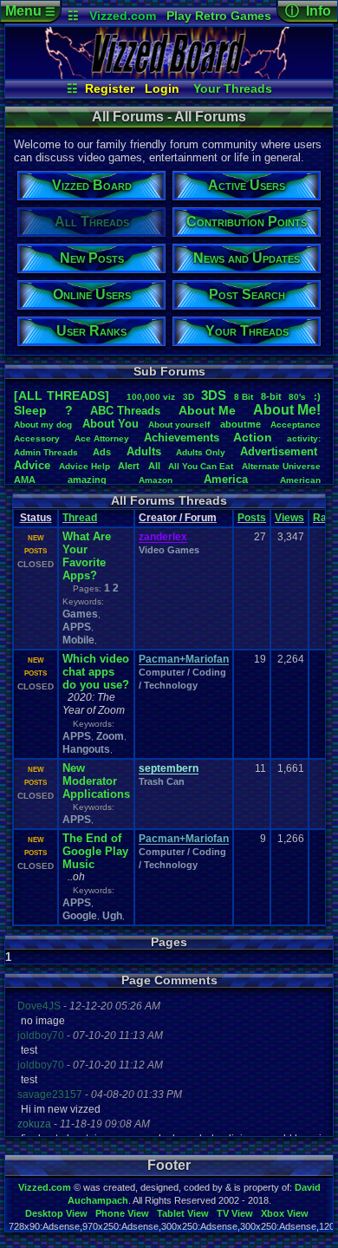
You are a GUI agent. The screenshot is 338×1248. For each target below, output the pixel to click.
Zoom (110, 736)
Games (80, 614)
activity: (304, 438)
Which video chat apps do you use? (95, 671)
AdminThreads (46, 452)
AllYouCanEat (200, 466)
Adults (144, 451)
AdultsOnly (200, 452)
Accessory (37, 438)
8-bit (271, 396)
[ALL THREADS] (61, 395)
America (226, 479)
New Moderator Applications (96, 780)
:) (317, 396)
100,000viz (151, 397)
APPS (76, 627)
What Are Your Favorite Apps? (86, 556)
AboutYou (110, 423)
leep (30, 410)
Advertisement (280, 451)
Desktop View (56, 1213)
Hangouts (86, 749)
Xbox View (285, 1213)
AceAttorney (102, 438)
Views (289, 518)
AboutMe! (287, 409)
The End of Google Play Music (95, 851)
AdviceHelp (84, 466)
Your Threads (232, 88)
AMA (25, 479)
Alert (129, 466)
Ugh (112, 916)
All (154, 466)
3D (188, 397)
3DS (213, 395)
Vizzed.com (122, 16)
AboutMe (207, 410)
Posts (251, 518)
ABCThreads (125, 410)
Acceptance (295, 424)
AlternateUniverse (281, 466)
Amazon (155, 480)
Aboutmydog (43, 424)
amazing (87, 479)
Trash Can (162, 781)
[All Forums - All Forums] (169, 75)
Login (162, 88)
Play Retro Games (218, 16)
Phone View (122, 1213)
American (300, 480)
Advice (32, 465)
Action (252, 437)
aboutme (240, 424)
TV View (235, 1213)
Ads (102, 452)
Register (109, 88)
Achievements (181, 437)
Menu (30, 10)
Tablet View (183, 1213)
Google (79, 916)
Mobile (78, 640)
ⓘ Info (308, 10)
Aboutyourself (179, 424)
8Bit (243, 397)
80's (297, 397)
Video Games (169, 550)
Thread (79, 518)
